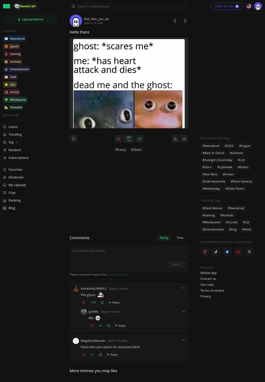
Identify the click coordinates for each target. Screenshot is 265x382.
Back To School (214, 153)
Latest (13, 126)
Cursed (232, 222)
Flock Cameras (242, 181)
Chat (12, 192)
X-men (229, 174)
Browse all (11, 115)
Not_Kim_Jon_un (96, 19)
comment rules (117, 274)
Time (180, 238)
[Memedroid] (6, 6)
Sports (11, 46)
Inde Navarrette (214, 181)
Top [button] (12, 142)
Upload (32, 19)
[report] (175, 139)
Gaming (12, 54)
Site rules (207, 285)
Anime (11, 92)
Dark (10, 77)
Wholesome (15, 100)
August (245, 146)
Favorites (16, 169)
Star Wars (210, 174)
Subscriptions (19, 157)
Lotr (242, 160)
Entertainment (16, 69)
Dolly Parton (236, 188)
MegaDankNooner (93, 341)
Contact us (208, 279)
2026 (230, 146)
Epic (10, 84)
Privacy (205, 296)
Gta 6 (208, 167)
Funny (121, 150)
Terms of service (212, 290)
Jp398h (93, 311)
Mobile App (208, 273)
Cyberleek (225, 167)
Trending (15, 134)
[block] (184, 139)
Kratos (244, 167)
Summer (237, 153)
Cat (247, 222)
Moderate (16, 177)
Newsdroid (14, 38)
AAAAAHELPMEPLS (93, 288)
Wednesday (212, 188)
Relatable (13, 107)
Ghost (137, 150)
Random (15, 150)
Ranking (15, 200)
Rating (164, 238)
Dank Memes (213, 208)
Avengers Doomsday (218, 160)
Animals (12, 61)
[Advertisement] (229, 73)
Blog (12, 208)
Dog (233, 229)
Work (247, 229)
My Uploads (17, 185)
